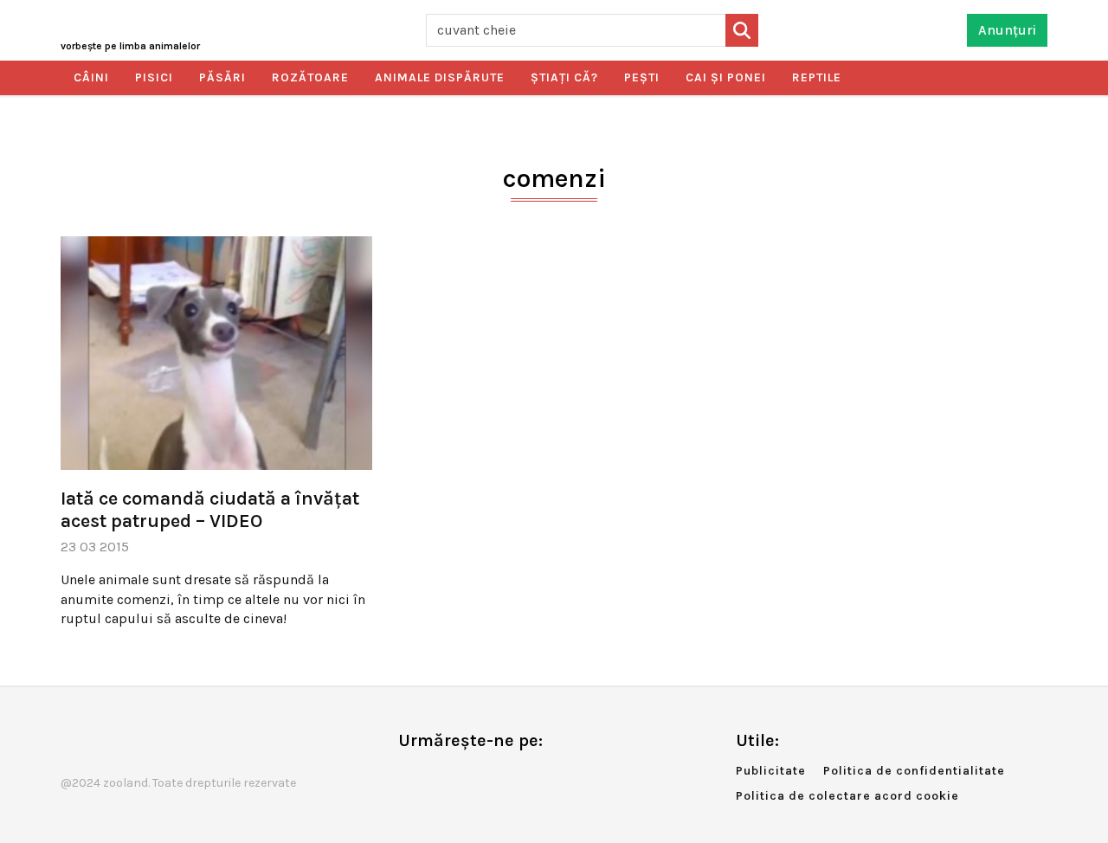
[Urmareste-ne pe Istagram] (468, 776)
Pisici (154, 77)
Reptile (816, 77)
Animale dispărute (440, 77)
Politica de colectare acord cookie (847, 795)
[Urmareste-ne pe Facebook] (411, 776)
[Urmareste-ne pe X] (440, 776)
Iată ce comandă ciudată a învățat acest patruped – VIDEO (210, 509)
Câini (91, 77)
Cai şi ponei (726, 77)
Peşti (642, 77)
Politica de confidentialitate (914, 770)
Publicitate (771, 770)
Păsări (222, 77)
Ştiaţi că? (564, 77)
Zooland (130, 46)
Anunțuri (1007, 30)
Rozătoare (310, 77)
